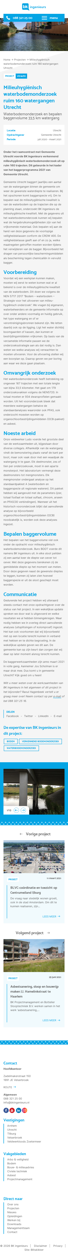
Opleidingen (14, 1216)
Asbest (11, 1175)
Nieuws (11, 1212)
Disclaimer (40, 1245)
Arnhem (12, 1125)
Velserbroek (14, 1137)
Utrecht (12, 1129)
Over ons (12, 1204)
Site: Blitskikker (34, 1249)
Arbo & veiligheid (18, 1159)
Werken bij (13, 1220)
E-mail (58, 716)
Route (7, 1087)
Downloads (14, 1224)
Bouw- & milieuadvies (20, 1167)
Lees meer (49, 916)
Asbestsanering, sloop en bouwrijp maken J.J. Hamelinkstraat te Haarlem (34, 991)
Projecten (20, 59)
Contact (12, 1232)
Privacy (58, 1245)
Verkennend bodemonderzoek (40, 741)
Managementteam (18, 1228)
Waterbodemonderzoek (21, 748)
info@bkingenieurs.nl (16, 1102)
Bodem (11, 741)
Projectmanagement (19, 1179)
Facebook (12, 716)
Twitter (28, 716)
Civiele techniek (17, 1171)
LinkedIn (43, 716)
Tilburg (11, 1133)
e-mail (57, 696)
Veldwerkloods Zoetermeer (24, 1141)
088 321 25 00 (22, 18)
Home (6, 59)
